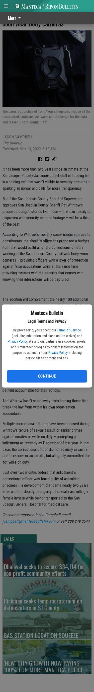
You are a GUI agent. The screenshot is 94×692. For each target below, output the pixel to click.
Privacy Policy (17, 341)
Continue (47, 376)
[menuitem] (16, 18)
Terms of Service (69, 330)
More (12, 18)
